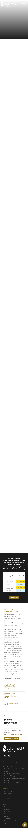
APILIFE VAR (7, 793)
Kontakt (6, 814)
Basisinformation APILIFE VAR (12, 783)
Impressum (7, 816)
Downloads (7, 809)
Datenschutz (7, 818)
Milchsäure (7, 796)
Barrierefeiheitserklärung (11, 821)
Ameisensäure (8, 791)
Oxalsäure (7, 798)
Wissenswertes (8, 807)
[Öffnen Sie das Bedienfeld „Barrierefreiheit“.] (24, 824)
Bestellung (7, 811)
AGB (5, 823)
